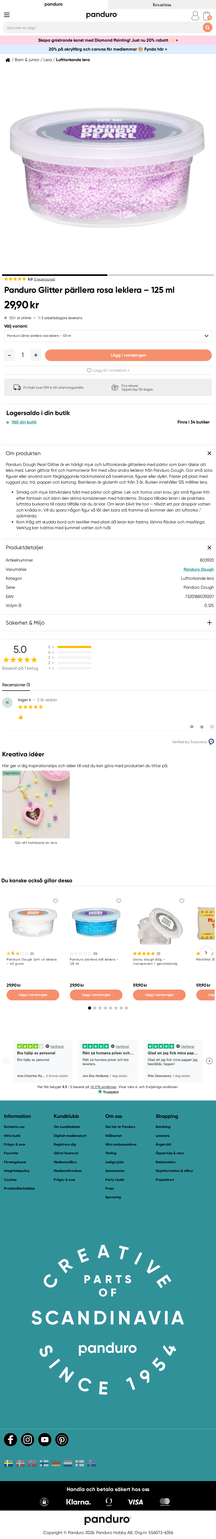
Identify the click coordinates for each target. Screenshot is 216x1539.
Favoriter (11, 1153)
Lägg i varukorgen (128, 355)
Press (109, 1188)
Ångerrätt (163, 1144)
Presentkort (165, 1180)
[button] (9, 355)
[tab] (54, 275)
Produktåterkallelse (19, 1188)
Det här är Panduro (120, 1127)
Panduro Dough (199, 569)
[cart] (206, 15)
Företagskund (15, 1162)
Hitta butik (12, 1136)
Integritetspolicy (17, 1171)
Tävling (110, 1153)
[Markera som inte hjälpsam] (202, 726)
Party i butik (114, 1180)
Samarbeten (115, 1171)
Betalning (163, 1127)
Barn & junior (27, 59)
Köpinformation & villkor (174, 1171)
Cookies (10, 1180)
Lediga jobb (114, 1162)
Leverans (163, 1136)
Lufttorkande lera (73, 59)
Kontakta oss (14, 1127)
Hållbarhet (113, 1136)
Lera (47, 59)
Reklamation (165, 1162)
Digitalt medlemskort (70, 1136)
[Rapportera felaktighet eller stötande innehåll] (212, 726)
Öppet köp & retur (170, 1153)
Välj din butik (24, 422)
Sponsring (113, 1197)
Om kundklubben (67, 1127)
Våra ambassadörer (121, 1144)
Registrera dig (65, 1144)
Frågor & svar (15, 1144)
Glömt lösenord (66, 1153)
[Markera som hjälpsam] (192, 726)
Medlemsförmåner (68, 1171)
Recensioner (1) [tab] (16, 684)
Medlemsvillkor (65, 1162)
